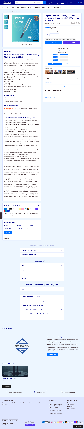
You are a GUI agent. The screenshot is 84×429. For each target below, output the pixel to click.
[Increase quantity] (57, 34)
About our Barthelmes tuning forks (31, 296)
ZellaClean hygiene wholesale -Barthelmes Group (55, 411)
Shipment (69, 410)
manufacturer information (29, 250)
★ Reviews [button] (1, 215)
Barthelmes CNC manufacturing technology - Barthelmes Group (55, 405)
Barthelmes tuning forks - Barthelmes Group (54, 408)
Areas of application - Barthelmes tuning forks (34, 301)
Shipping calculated (58, 30)
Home (3, 11)
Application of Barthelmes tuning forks (32, 309)
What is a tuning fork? (9, 378)
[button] (47, 27)
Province (19, 225)
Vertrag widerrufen (57, 7)
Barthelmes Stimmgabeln (50, 23)
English (23, 270)
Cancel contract (78, 426)
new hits (8, 7)
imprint (68, 402)
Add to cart (53, 42)
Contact (49, 7)
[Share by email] (79, 23)
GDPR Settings (70, 406)
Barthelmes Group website (54, 402)
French (23, 274)
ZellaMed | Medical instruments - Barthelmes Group (55, 414)
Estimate (8, 232)
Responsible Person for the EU (29, 254)
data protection (70, 404)
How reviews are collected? (50, 97)
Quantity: (47, 34)
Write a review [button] (55, 63)
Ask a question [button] (69, 63)
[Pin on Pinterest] (74, 23)
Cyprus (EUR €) (12, 420)
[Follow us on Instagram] (28, 422)
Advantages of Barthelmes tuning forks (32, 305)
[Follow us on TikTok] (33, 422)
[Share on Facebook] (72, 23)
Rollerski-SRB (23, 7)
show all (80, 363)
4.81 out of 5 (65, 50)
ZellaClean (37, 7)
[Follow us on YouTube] (31, 422)
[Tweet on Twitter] (76, 23)
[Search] (44, 2)
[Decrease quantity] (51, 34)
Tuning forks (30, 7)
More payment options (71, 45)
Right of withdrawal (71, 408)
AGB (68, 411)
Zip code (31, 225)
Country (6, 225)
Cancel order (7, 386)
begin (3, 7)
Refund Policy (7, 238)
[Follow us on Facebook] (26, 422)
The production (26, 318)
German (24, 265)
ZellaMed (43, 7)
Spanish (24, 278)
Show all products (52, 354)
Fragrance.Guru (15, 7)
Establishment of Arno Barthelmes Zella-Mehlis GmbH (36, 314)
